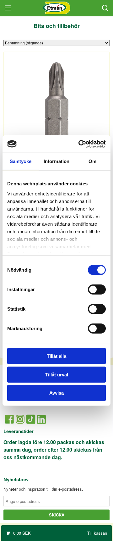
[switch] (97, 290)
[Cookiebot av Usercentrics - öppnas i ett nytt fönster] (80, 144)
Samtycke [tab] (20, 161)
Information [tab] (56, 161)
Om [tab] (92, 161)
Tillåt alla (56, 356)
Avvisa (56, 393)
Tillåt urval (56, 374)
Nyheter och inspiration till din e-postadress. (43, 489)
